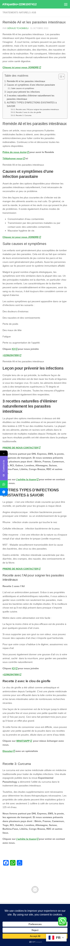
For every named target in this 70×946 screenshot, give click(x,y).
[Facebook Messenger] (4, 492)
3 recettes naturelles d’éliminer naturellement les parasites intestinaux (30, 97)
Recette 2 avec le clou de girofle (28, 112)
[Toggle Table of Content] (60, 76)
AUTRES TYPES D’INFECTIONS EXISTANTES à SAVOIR (32, 104)
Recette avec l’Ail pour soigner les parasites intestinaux (37, 109)
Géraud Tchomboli (18, 28)
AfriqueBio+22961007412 (19, 4)
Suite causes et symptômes (22, 88)
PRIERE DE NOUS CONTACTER (20, 447)
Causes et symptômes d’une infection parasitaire (31, 85)
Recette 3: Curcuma (23, 115)
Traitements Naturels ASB (19, 12)
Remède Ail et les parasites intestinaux (26, 81)
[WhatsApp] (4, 484)
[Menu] (66, 4)
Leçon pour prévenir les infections (23, 92)
